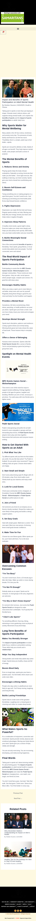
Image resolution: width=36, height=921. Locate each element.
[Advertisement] (18, 55)
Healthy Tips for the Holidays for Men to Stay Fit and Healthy (18, 860)
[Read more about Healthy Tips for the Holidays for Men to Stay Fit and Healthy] (18, 849)
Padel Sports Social (9, 344)
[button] (18, 28)
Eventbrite (5, 493)
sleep (17, 228)
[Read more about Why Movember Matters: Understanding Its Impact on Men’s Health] (18, 821)
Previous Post (18, 793)
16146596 (17, 918)
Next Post (18, 798)
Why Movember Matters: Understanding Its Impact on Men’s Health (17, 832)
